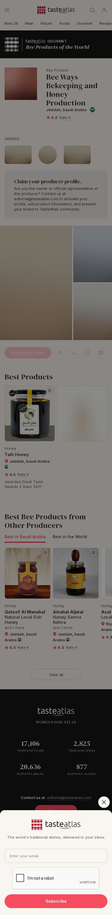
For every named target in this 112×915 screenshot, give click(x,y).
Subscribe (56, 901)
